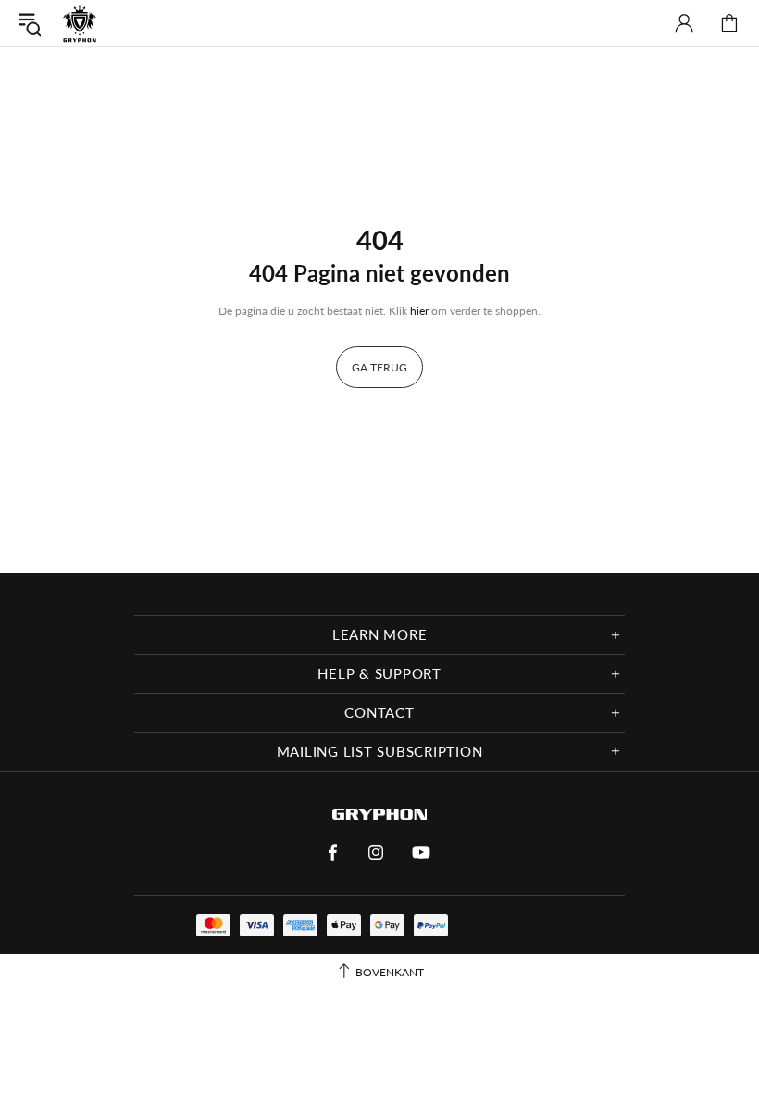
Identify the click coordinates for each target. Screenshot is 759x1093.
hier (419, 311)
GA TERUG (379, 367)
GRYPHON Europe (79, 23)
